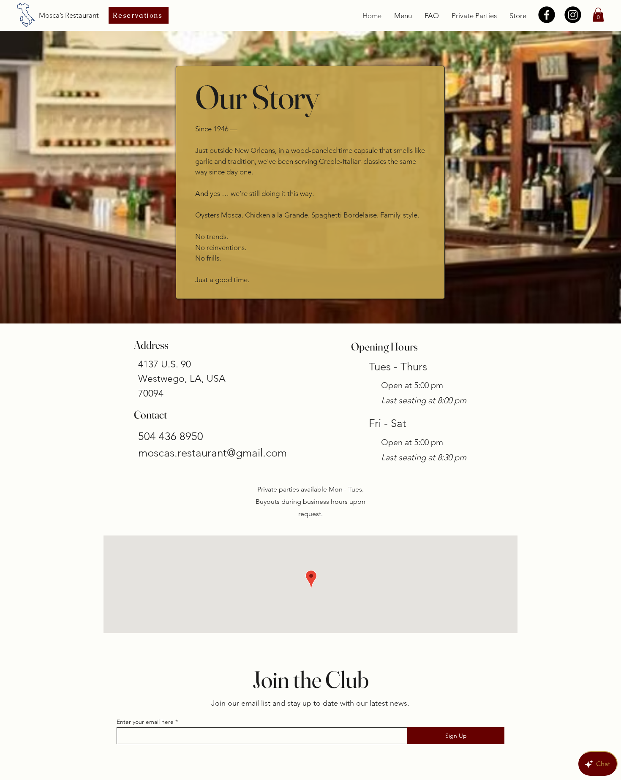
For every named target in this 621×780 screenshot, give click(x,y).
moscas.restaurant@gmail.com (212, 452)
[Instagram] (573, 15)
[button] (598, 15)
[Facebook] (547, 15)
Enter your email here (145, 722)
